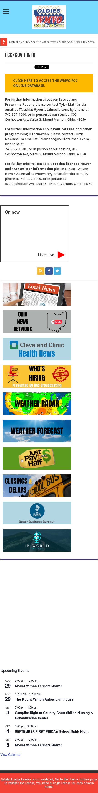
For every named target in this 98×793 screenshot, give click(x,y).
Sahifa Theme (10, 779)
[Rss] (40, 271)
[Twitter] (57, 271)
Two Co (13, 41)
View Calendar (10, 754)
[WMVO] (49, 16)
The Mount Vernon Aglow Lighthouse (44, 699)
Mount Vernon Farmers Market (38, 685)
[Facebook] (49, 271)
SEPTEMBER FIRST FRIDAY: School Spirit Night (52, 731)
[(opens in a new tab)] (37, 348)
